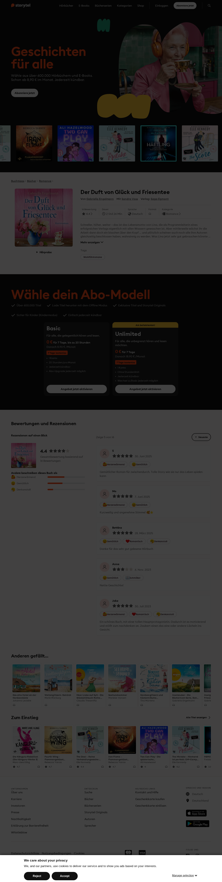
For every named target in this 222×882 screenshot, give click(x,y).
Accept (64, 876)
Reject (37, 876)
